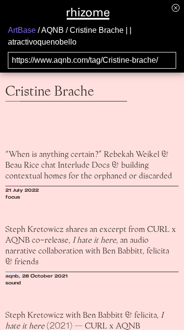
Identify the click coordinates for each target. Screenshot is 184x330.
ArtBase (22, 30)
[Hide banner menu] (175, 7)
